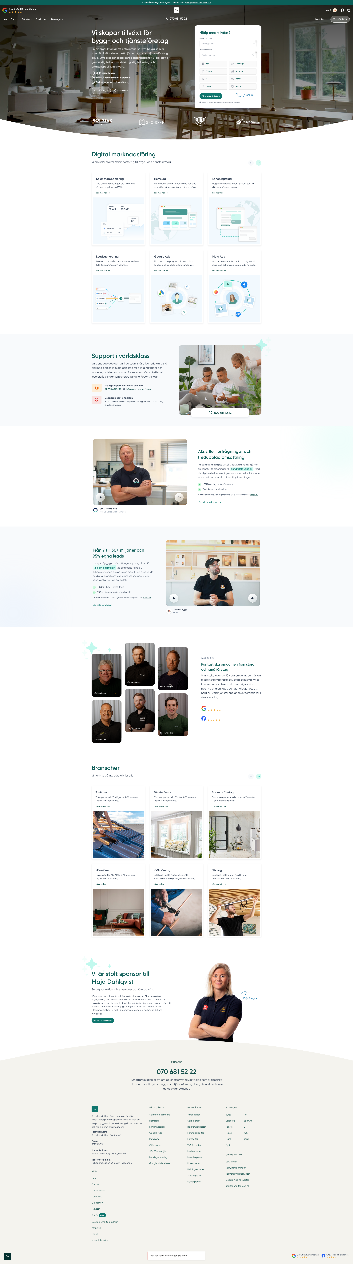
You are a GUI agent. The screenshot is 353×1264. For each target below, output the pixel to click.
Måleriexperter (195, 1157)
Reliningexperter (195, 1169)
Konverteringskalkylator (238, 1174)
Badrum (248, 1120)
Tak (245, 1114)
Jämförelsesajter (158, 1151)
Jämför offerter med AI (237, 1186)
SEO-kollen (231, 1161)
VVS (246, 1133)
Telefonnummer (206, 50)
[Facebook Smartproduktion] (342, 10)
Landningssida (157, 1127)
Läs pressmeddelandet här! (198, 2)
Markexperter (194, 1151)
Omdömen (97, 1202)
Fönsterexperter (195, 1133)
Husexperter (193, 1163)
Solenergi (230, 1120)
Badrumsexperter (196, 1127)
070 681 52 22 (176, 1072)
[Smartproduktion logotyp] (176, 10)
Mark (228, 1139)
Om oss (95, 1184)
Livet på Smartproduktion (105, 1222)
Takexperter (193, 1114)
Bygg (228, 1114)
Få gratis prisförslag (211, 96)
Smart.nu (254, 495)
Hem (94, 1178)
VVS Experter (194, 1145)
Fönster (229, 1127)
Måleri (229, 1133)
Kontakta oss (321, 19)
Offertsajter (155, 1145)
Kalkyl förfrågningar (236, 1167)
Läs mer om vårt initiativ (102, 1020)
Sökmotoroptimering (159, 1114)
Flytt (228, 1145)
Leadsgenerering (158, 1157)
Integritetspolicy (100, 1240)
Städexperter (194, 1175)
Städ (246, 1139)
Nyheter (96, 1209)
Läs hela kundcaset (207, 502)
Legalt (95, 1234)
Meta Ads (154, 1139)
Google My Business (159, 1163)
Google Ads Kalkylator (237, 1180)
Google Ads (155, 1133)
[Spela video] (100, 497)
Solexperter (193, 1120)
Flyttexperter (194, 1181)
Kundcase (97, 1196)
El (244, 1127)
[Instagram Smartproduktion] (349, 10)
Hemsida (154, 1120)
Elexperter (192, 1139)
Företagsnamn (206, 38)
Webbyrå (96, 1228)
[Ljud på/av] (179, 497)
